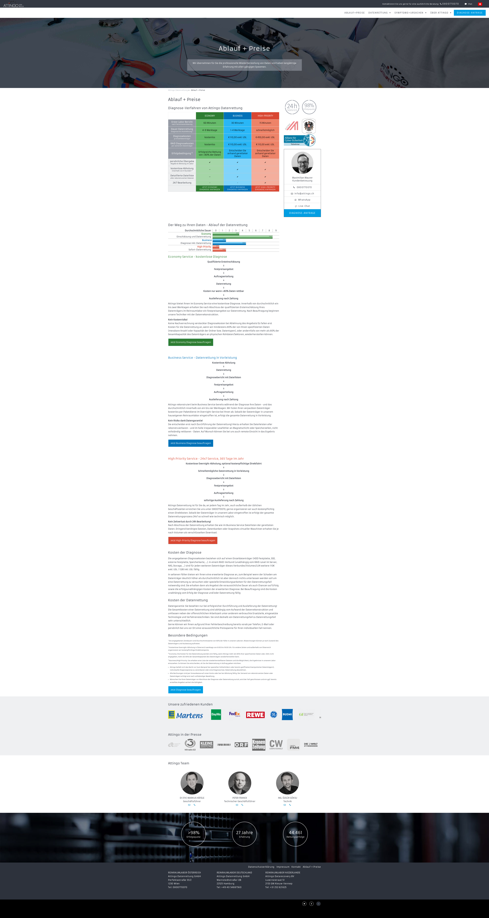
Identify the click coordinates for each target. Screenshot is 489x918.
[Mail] (189, 805)
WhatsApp (304, 200)
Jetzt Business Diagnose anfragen (237, 188)
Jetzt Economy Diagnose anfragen (210, 188)
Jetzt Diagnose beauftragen (186, 689)
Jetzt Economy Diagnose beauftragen (191, 342)
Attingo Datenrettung (178, 90)
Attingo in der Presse (184, 735)
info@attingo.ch (304, 193)
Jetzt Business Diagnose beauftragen (191, 443)
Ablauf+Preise (354, 12)
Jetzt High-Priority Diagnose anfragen (265, 188)
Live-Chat (304, 206)
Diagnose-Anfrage (470, 12)
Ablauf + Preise (312, 867)
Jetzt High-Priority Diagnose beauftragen (193, 540)
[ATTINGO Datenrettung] (13, 4)
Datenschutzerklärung (261, 867)
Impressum (282, 867)
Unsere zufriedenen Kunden (190, 704)
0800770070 (450, 4)
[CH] (480, 4)
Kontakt (296, 867)
